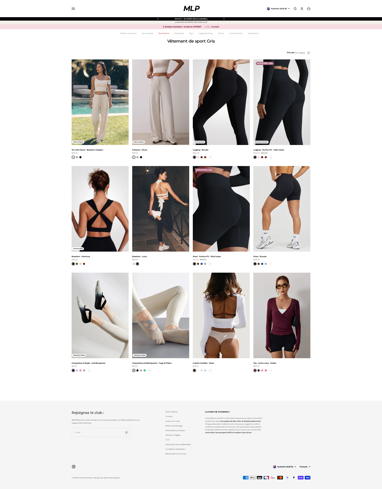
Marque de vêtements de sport (106, 478)
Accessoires (253, 33)
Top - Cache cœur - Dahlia (264, 363)
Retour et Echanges (174, 426)
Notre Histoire (171, 412)
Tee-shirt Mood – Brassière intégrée (87, 150)
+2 (210, 264)
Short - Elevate (260, 256)
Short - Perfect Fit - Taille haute (207, 256)
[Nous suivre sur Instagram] (74, 467)
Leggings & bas (205, 33)
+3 (210, 157)
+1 (270, 264)
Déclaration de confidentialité (178, 444)
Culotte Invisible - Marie (203, 363)
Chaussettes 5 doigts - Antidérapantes (88, 363)
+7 (210, 370)
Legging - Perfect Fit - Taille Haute (268, 150)
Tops (191, 33)
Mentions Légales (172, 435)
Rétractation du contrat (175, 454)
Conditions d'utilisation (175, 449)
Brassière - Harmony (81, 256)
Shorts (221, 33)
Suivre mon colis (172, 421)
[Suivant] (224, 18)
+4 (271, 157)
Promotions (163, 33)
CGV (167, 440)
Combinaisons (236, 33)
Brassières (179, 33)
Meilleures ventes (128, 33)
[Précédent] (157, 18)
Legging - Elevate (200, 150)
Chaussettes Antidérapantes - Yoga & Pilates (152, 363)
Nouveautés (147, 33)
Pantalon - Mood (139, 150)
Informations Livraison (175, 430)
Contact (168, 416)
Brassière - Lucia (139, 256)
